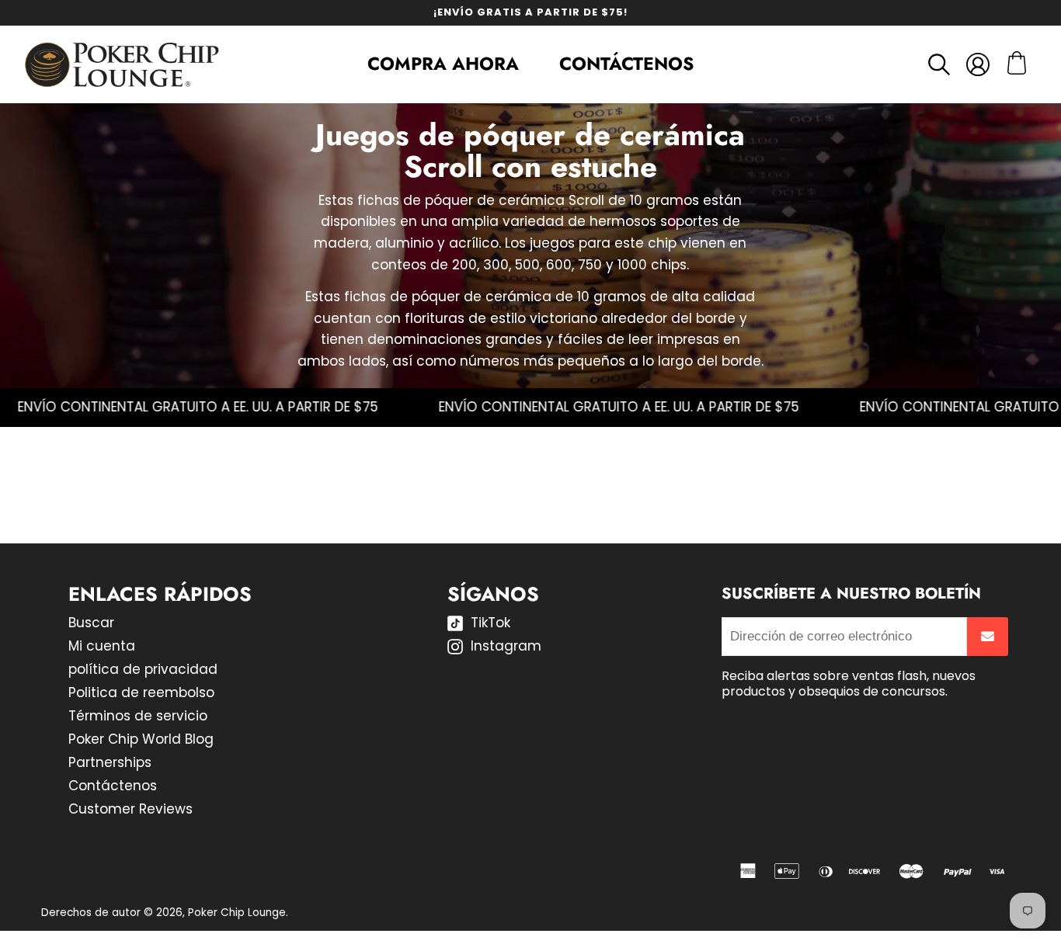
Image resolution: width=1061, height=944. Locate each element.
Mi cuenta (101, 646)
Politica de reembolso (141, 692)
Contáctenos (626, 63)
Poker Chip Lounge (237, 912)
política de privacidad (142, 669)
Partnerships (109, 762)
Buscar (91, 622)
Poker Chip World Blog (141, 739)
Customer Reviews (130, 809)
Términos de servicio (137, 715)
